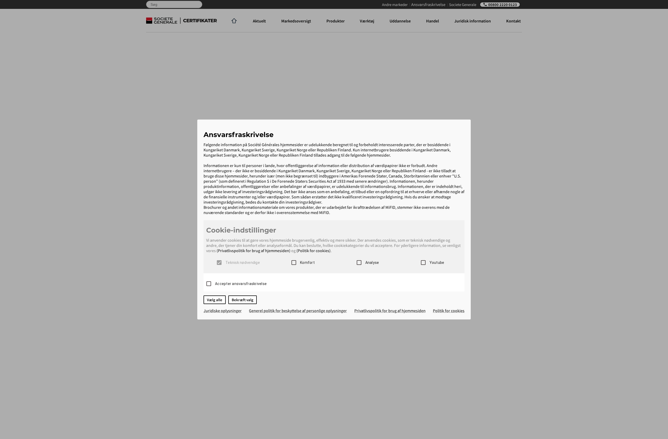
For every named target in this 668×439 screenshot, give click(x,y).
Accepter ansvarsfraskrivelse (241, 284)
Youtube (437, 262)
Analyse (372, 262)
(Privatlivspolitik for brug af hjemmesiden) (253, 250)
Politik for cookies (448, 310)
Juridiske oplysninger (223, 310)
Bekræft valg (242, 299)
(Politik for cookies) (313, 250)
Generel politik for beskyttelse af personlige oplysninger (298, 310)
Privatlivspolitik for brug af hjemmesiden (390, 310)
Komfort (307, 262)
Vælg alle (214, 299)
